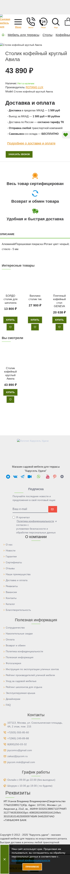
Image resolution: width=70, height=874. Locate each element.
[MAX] (8, 476)
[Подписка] (52, 509)
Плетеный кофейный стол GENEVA (59, 301)
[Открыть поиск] (56, 21)
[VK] (15, 476)
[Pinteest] (54, 476)
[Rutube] (29, 476)
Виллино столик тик (34, 297)
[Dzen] (62, 476)
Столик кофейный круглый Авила (10, 373)
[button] (18, 21)
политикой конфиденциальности (31, 860)
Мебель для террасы (23, 35)
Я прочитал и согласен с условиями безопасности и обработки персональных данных (36, 525)
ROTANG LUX (34, 87)
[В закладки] (10, 327)
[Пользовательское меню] (30, 21)
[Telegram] (22, 476)
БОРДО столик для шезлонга (10, 299)
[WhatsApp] (38, 476)
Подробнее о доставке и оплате (31, 143)
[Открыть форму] (43, 21)
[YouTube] (47, 476)
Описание (7, 234)
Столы (47, 35)
